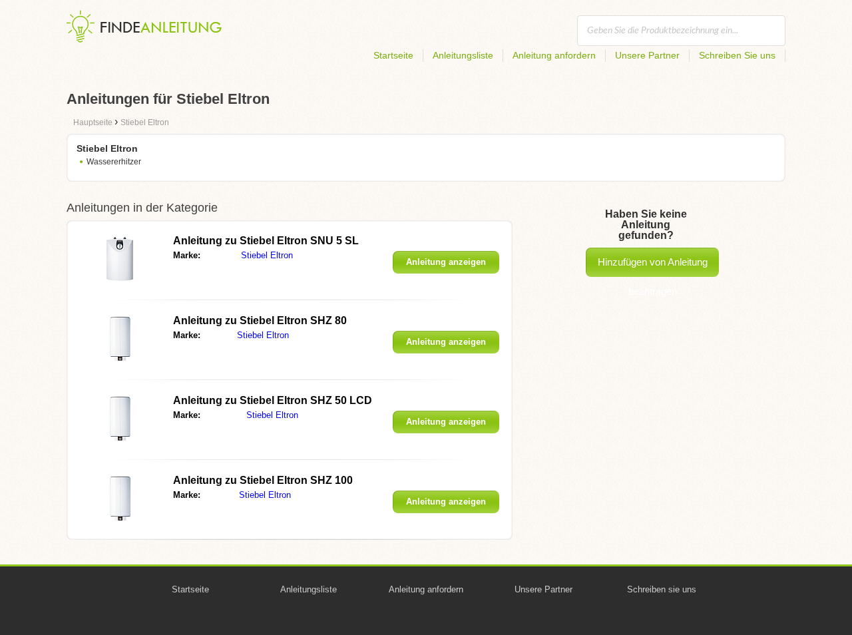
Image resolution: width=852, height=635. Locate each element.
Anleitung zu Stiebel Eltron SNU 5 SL (266, 240)
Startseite (393, 55)
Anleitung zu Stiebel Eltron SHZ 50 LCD (272, 400)
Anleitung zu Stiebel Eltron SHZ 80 (260, 320)
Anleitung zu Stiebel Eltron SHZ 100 (263, 480)
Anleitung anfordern (554, 55)
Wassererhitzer (114, 161)
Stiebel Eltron (267, 255)
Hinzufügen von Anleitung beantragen (653, 266)
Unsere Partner (647, 55)
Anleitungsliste (463, 55)
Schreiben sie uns (661, 589)
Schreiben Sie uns (737, 55)
